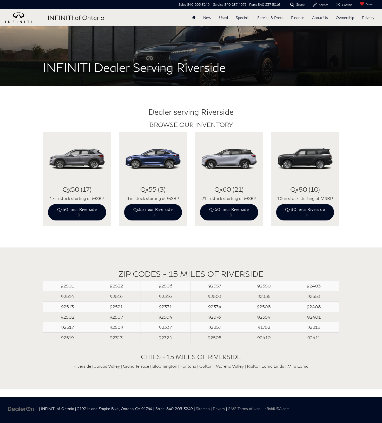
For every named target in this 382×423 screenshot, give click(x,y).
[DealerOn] (21, 408)
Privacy (368, 17)
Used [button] (223, 17)
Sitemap (203, 409)
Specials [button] (242, 17)
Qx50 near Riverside (77, 209)
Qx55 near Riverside (153, 209)
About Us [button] (320, 17)
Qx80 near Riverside (305, 209)
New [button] (207, 17)
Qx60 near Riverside (229, 209)
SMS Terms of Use (244, 409)
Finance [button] (297, 17)
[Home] (193, 17)
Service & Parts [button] (270, 17)
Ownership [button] (345, 17)
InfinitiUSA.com (276, 409)
